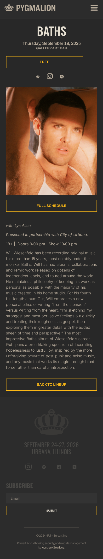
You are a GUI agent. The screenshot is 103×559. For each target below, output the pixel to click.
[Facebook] (59, 467)
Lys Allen (23, 225)
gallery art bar (51, 48)
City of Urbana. (74, 234)
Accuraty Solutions (53, 547)
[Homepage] (37, 76)
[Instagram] (49, 76)
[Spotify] (61, 76)
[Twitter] (74, 467)
